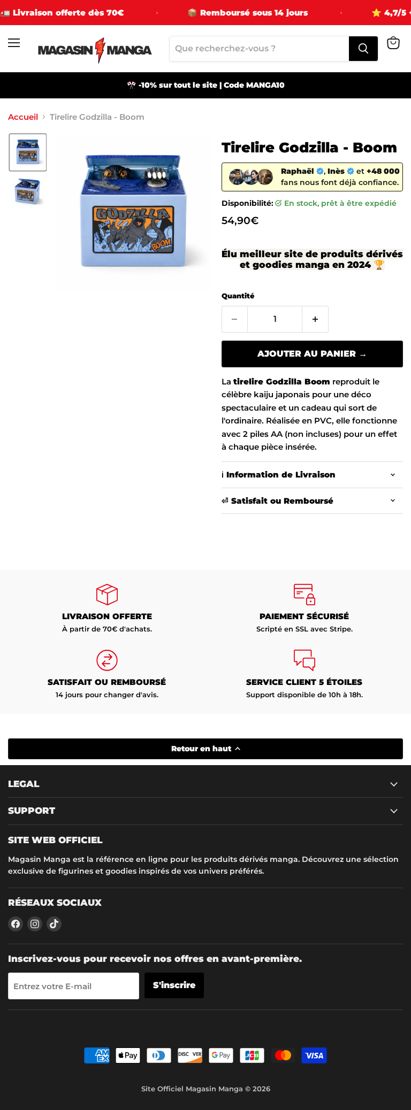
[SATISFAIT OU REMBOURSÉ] (106, 674)
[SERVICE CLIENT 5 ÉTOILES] (304, 674)
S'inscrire (174, 985)
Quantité (238, 296)
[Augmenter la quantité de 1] (315, 319)
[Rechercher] (363, 48)
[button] (28, 152)
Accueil (23, 116)
